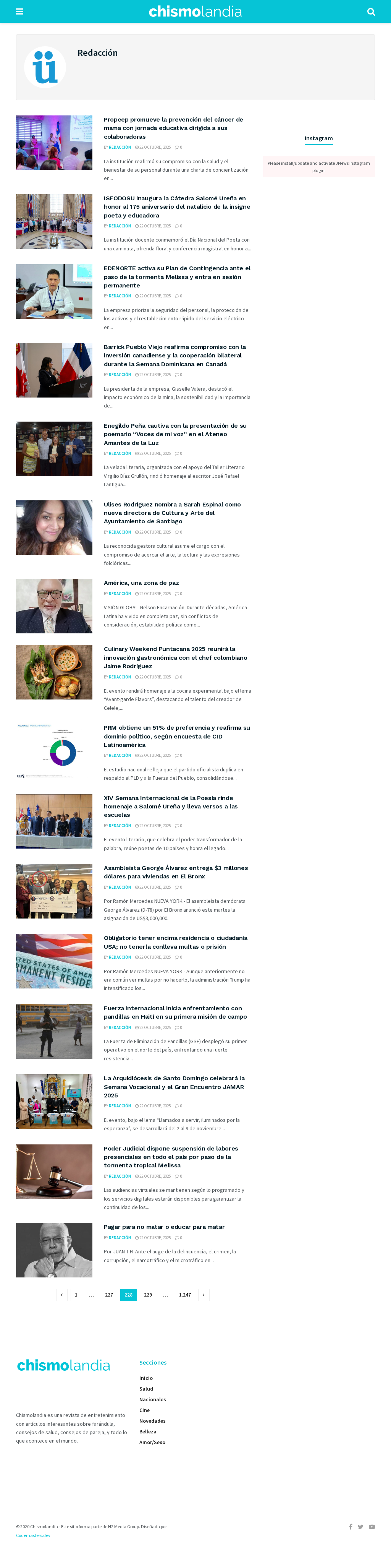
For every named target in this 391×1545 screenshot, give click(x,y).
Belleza (148, 1431)
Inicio (146, 1378)
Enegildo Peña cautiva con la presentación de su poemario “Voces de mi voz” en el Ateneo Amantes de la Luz (175, 434)
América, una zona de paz (141, 582)
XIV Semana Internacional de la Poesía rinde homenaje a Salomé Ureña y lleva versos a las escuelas (171, 806)
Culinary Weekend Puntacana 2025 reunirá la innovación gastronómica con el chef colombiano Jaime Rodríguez (175, 657)
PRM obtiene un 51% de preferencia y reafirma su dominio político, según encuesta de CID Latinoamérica (177, 736)
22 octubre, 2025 (155, 147)
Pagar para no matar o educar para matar (165, 1226)
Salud (146, 1388)
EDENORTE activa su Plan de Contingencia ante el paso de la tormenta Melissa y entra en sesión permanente (177, 277)
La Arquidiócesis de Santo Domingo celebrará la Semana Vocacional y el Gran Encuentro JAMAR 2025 (174, 1086)
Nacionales (152, 1399)
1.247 (185, 1295)
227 (109, 1295)
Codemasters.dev (33, 1535)
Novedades (152, 1420)
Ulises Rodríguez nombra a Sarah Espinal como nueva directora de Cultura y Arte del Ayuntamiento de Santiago (172, 513)
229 (148, 1295)
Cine (144, 1410)
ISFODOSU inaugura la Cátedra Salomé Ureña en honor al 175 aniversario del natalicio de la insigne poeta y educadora (177, 207)
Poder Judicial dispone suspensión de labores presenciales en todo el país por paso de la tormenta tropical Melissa (171, 1157)
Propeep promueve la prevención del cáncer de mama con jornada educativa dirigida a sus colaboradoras (173, 128)
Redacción (120, 147)
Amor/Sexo (152, 1442)
